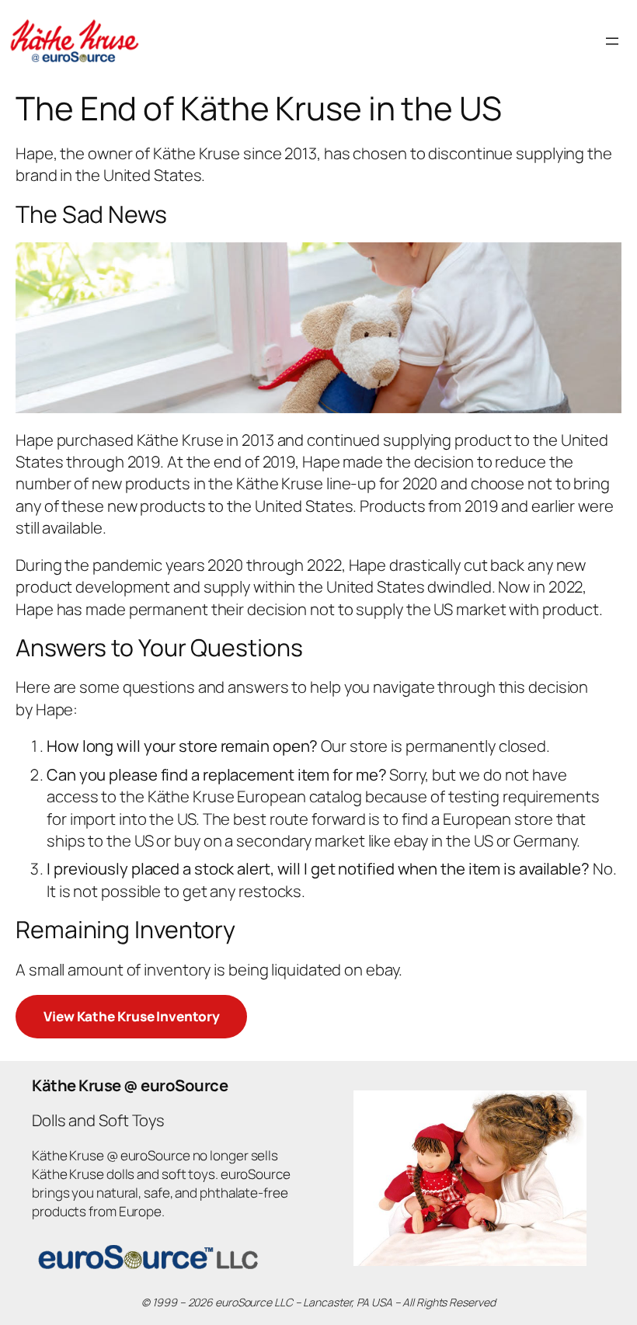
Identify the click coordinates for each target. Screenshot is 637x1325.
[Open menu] (612, 41)
